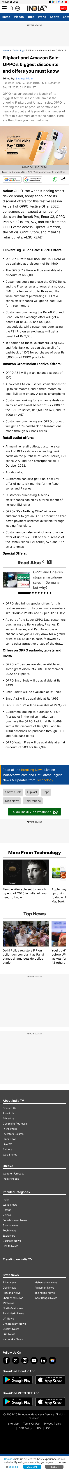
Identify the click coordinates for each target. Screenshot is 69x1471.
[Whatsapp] (55, 179)
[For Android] (18, 1401)
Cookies (9, 1458)
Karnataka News (13, 1339)
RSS (47, 1428)
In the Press (10, 1128)
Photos (7, 1209)
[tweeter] (15, 1360)
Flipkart (32, 792)
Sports (54, 17)
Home (6, 17)
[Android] (53, 2)
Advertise (8, 1118)
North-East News (13, 1308)
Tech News (12, 801)
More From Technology (34, 852)
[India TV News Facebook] (59, 2)
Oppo (46, 792)
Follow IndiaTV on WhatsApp (31, 812)
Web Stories (10, 1154)
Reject (54, 1466)
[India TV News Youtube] (66, 2)
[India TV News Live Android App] (18, 1379)
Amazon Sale (13, 792)
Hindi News (9, 1139)
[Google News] (12, 179)
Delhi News (9, 1287)
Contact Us (9, 1108)
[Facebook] (6, 1360)
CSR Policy (25, 1428)
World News (10, 1204)
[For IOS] (50, 1401)
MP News (8, 1303)
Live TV (7, 1144)
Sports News (10, 1225)
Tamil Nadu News (13, 1313)
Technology (19, 50)
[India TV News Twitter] (62, 2)
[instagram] (25, 1360)
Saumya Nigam (25, 78)
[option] (34, 580)
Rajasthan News (44, 1287)
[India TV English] (37, 8)
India (30, 17)
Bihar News (9, 1282)
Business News (12, 1240)
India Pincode (11, 1178)
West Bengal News (46, 1297)
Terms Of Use (31, 1423)
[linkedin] (43, 1360)
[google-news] (52, 1360)
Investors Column (13, 1133)
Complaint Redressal (15, 1123)
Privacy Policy (52, 1423)
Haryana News (11, 1292)
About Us (8, 1113)
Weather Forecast (13, 1173)
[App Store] (50, 1379)
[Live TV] (63, 8)
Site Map (13, 1423)
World (42, 17)
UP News (8, 1318)
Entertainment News (15, 1220)
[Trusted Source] (32, 179)
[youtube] (34, 1360)
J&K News (9, 1334)
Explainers (9, 1235)
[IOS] (50, 2)
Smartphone (33, 801)
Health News (10, 1245)
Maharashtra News (46, 1282)
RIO (38, 1428)
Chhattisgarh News (14, 1323)
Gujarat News (11, 1328)
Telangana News (45, 1292)
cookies (13, 1466)
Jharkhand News (13, 1297)
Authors (7, 1149)
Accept (32, 1466)
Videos (19, 17)
